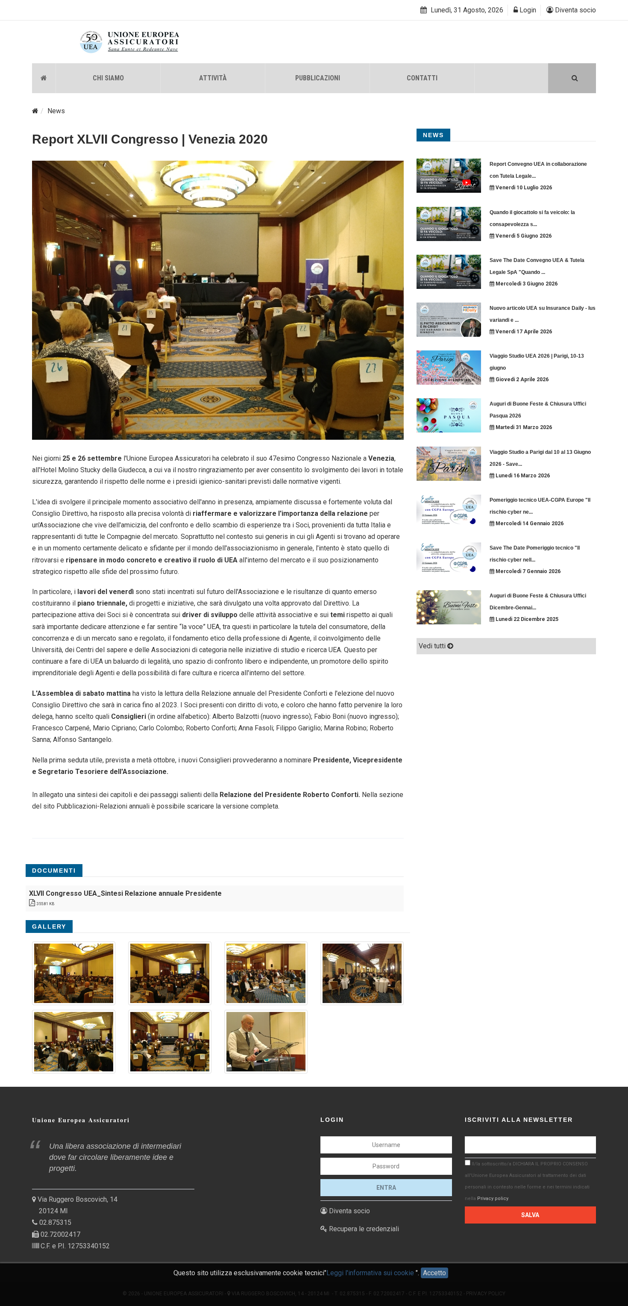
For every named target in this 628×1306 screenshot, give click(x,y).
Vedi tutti (433, 646)
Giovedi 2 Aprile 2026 (521, 379)
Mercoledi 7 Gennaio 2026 (527, 571)
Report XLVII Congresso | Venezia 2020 (150, 139)
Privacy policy (492, 1198)
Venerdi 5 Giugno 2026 (523, 236)
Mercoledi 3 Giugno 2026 (526, 284)
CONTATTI (422, 78)
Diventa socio (574, 10)
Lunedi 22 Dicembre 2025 (526, 619)
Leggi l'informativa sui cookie (371, 1273)
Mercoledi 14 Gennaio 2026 (528, 524)
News (56, 111)
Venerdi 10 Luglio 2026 (523, 188)
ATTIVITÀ (213, 78)
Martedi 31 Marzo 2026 (523, 427)
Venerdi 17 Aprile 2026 (523, 332)
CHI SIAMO (108, 78)
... (534, 176)
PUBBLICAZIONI (317, 78)
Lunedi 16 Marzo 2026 (522, 476)
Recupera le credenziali (363, 1229)
